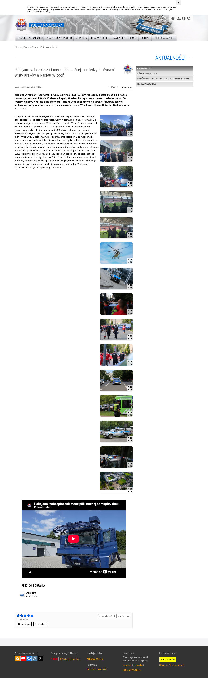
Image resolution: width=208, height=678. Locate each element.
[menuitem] (22, 37)
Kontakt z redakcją (95, 658)
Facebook (29, 658)
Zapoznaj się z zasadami (133, 665)
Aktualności (38, 47)
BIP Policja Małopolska (69, 659)
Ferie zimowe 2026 (146, 84)
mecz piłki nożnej (107, 616)
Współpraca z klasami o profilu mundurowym (163, 79)
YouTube (23, 658)
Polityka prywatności (132, 669)
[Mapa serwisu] (179, 18)
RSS (17, 658)
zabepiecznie (123, 616)
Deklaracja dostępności (97, 669)
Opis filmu (31, 592)
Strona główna (22, 47)
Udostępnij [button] (25, 624)
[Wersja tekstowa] (184, 18)
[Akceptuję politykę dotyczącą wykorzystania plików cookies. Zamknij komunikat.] (178, 2)
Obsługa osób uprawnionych (171, 664)
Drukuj (128, 87)
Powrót (114, 87)
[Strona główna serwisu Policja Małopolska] (173, 18)
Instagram (34, 658)
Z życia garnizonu (147, 73)
